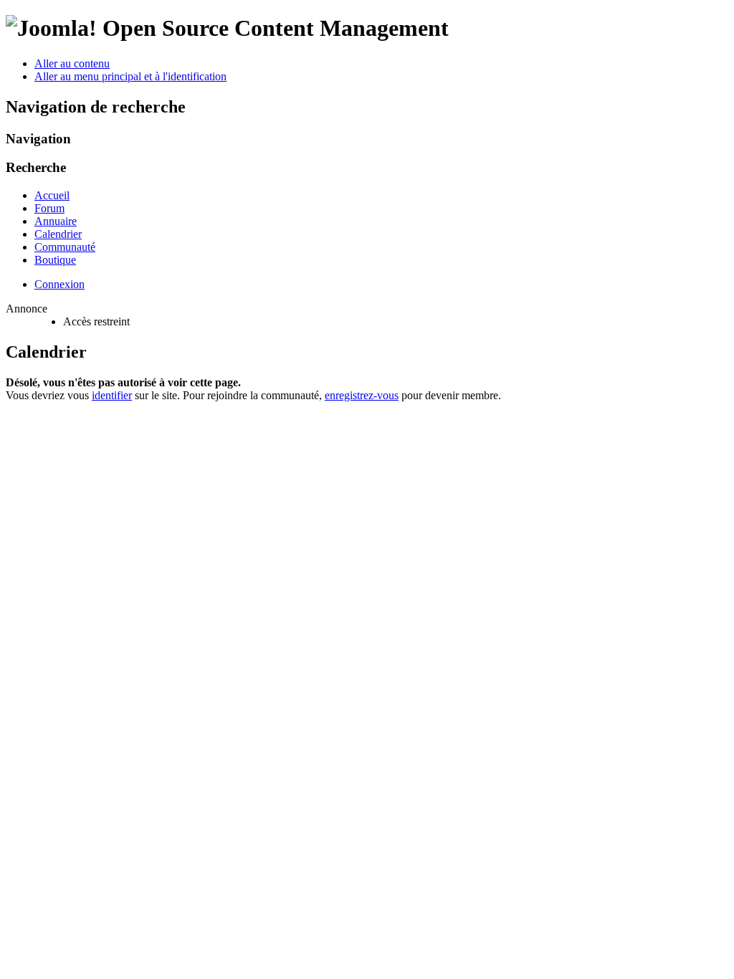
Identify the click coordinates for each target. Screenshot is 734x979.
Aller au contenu (72, 63)
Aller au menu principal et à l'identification (130, 76)
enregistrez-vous (362, 395)
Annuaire (55, 221)
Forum (49, 208)
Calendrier (58, 234)
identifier (112, 395)
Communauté (64, 247)
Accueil (52, 195)
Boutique (55, 260)
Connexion (59, 284)
